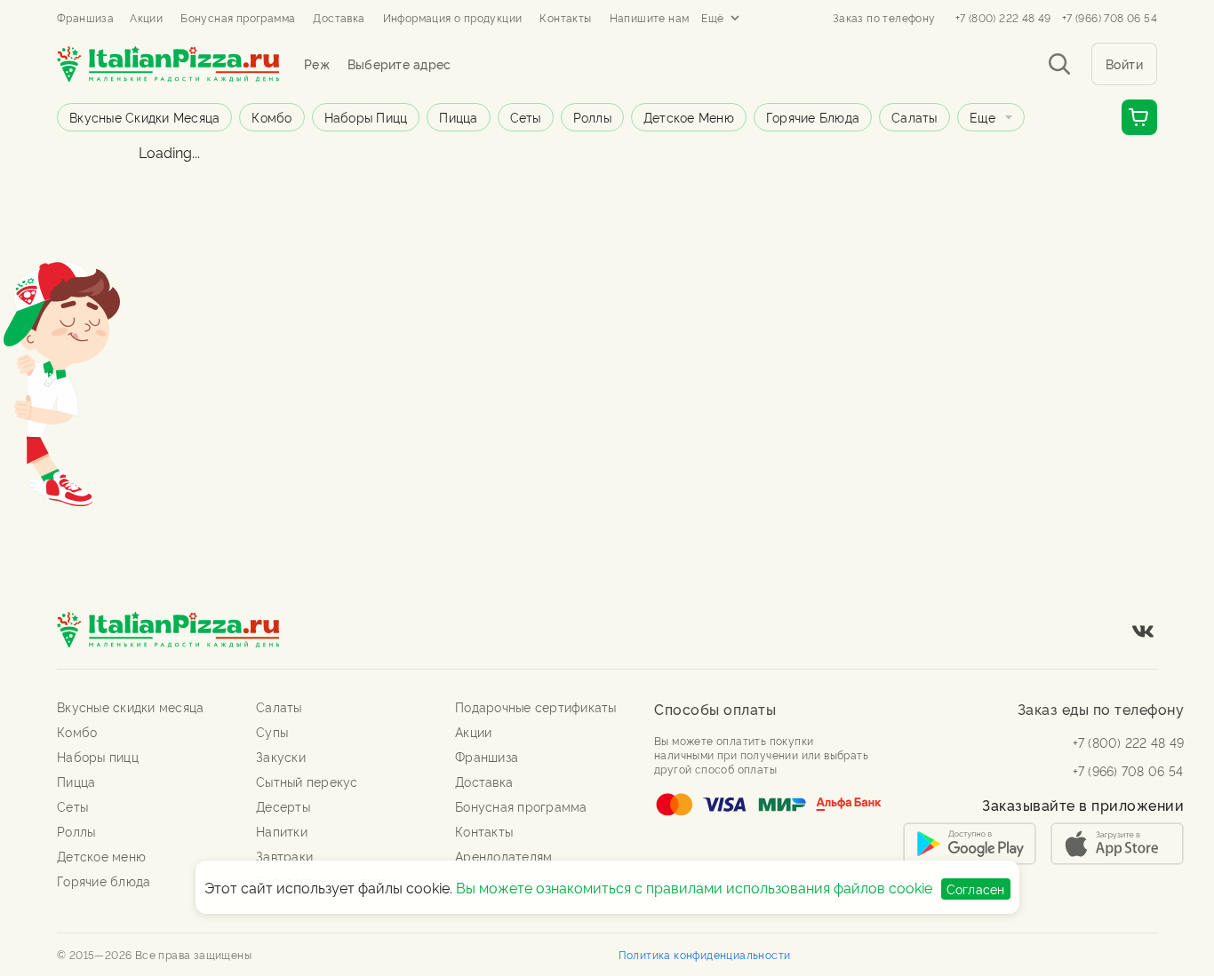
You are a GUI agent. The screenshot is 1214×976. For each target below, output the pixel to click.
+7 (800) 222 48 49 (1003, 18)
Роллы (592, 116)
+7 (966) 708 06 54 (1109, 18)
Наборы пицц (366, 116)
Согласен (975, 888)
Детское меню (688, 116)
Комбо (272, 116)
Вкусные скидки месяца (144, 116)
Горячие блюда (812, 116)
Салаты (914, 116)
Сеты (525, 116)
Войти (1125, 63)
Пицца (458, 116)
